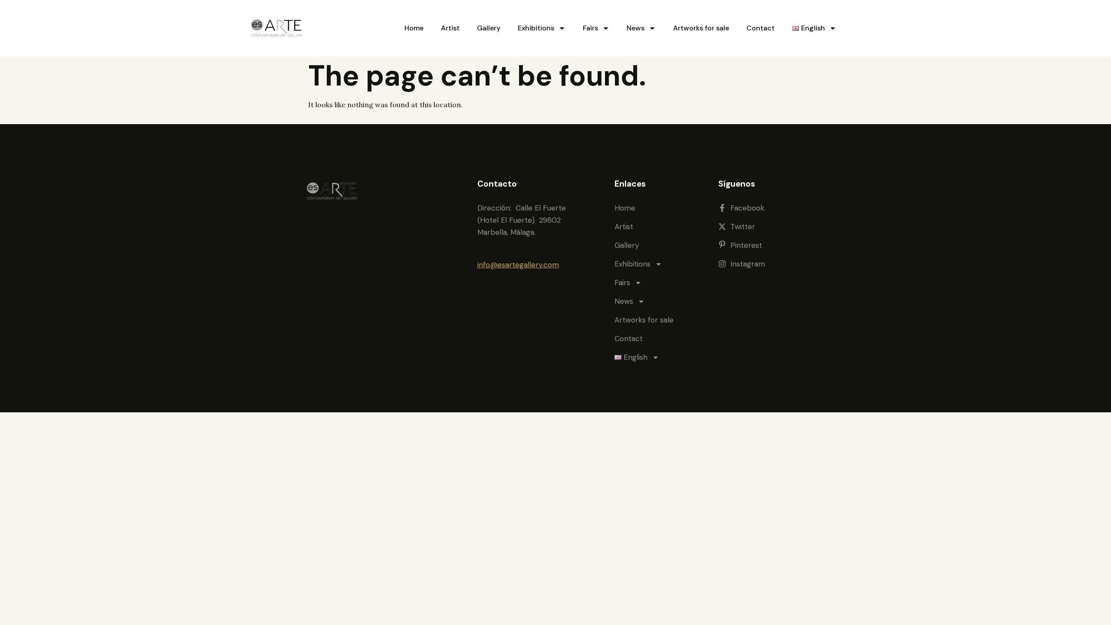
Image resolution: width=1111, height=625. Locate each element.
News (635, 28)
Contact (760, 28)
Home (414, 28)
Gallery (488, 28)
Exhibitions (536, 28)
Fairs (590, 28)
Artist (450, 28)
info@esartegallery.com (518, 265)
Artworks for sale (701, 28)
